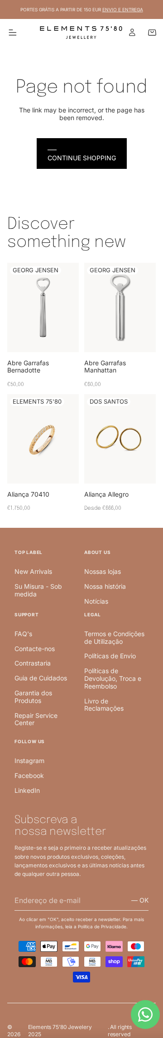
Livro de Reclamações (104, 704)
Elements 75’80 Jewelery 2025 (59, 1031)
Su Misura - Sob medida (38, 590)
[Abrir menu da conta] (132, 32)
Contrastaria (32, 663)
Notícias (96, 601)
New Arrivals (33, 571)
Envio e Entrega (122, 9)
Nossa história (105, 586)
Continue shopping (82, 158)
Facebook (29, 775)
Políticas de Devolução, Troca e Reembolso (112, 678)
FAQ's (23, 634)
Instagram (29, 760)
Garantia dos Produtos (33, 696)
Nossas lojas (102, 571)
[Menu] (12, 32)
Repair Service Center (36, 719)
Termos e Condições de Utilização (114, 637)
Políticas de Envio (110, 656)
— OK (140, 900)
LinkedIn (27, 790)
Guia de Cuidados (40, 678)
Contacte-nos (34, 648)
